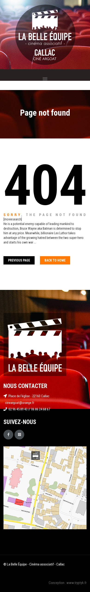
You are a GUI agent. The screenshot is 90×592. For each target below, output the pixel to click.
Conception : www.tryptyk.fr (68, 583)
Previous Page (19, 260)
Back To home (55, 260)
